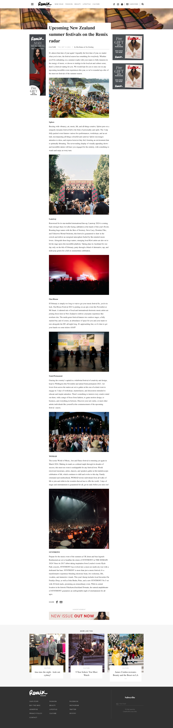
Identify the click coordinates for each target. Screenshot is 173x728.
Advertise (33, 709)
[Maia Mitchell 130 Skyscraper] (37, 65)
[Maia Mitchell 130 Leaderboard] (79, 616)
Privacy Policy (35, 713)
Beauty (78, 4)
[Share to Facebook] (57, 602)
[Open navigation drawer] (32, 4)
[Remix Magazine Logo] (45, 4)
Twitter (72, 709)
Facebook (73, 701)
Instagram (74, 705)
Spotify (72, 713)
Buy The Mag (34, 705)
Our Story (34, 701)
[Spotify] (122, 4)
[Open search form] (143, 4)
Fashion (69, 4)
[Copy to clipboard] (61, 602)
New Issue (59, 4)
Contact (33, 717)
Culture (96, 4)
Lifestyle (87, 4)
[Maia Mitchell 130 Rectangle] (128, 47)
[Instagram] (118, 4)
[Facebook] (114, 4)
